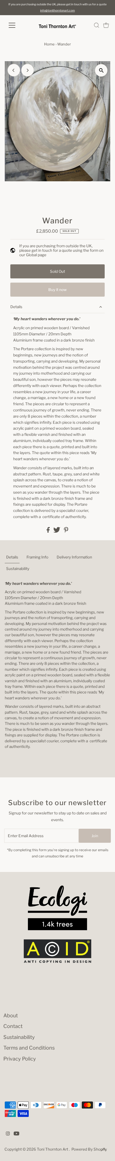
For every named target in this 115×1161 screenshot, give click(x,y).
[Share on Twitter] (57, 531)
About (10, 1015)
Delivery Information (74, 557)
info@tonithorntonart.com (57, 10)
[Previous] (14, 70)
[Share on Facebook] (49, 531)
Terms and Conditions (29, 1048)
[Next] (27, 70)
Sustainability (17, 568)
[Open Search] (96, 25)
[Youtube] (16, 1134)
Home (49, 44)
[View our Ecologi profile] (57, 907)
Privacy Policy (19, 1059)
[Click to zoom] (101, 70)
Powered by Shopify (89, 1149)
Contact (13, 1026)
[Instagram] (7, 1134)
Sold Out (57, 271)
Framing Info (37, 557)
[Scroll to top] (103, 1149)
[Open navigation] (17, 25)
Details (16, 306)
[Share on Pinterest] (66, 531)
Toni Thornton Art (53, 1149)
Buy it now (57, 289)
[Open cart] (106, 25)
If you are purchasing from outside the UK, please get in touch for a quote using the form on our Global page (61, 250)
